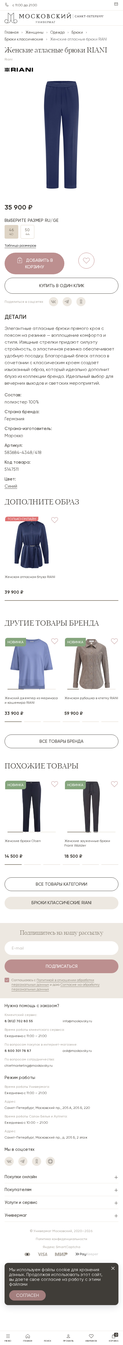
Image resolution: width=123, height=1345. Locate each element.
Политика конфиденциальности (61, 1239)
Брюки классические (24, 39)
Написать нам (116, 4)
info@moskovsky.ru (77, 1021)
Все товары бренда (61, 741)
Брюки (77, 32)
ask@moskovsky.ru (77, 1051)
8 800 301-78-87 (7, 4)
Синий (11, 486)
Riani (9, 59)
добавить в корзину (39, 263)
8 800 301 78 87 (18, 1051)
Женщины (34, 32)
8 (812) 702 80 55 (19, 1021)
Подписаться (62, 966)
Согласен (27, 1295)
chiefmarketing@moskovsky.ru (29, 1066)
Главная (12, 32)
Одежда (57, 32)
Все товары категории (61, 884)
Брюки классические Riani (61, 902)
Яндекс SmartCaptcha (61, 1247)
